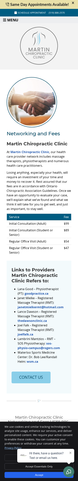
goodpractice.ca (36, 293)
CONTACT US (31, 377)
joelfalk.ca (25, 334)
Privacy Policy (13, 448)
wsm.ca (32, 361)
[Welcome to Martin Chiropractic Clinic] (39, 63)
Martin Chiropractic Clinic (29, 152)
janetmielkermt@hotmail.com (41, 307)
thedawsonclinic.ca (32, 321)
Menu (12, 19)
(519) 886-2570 (57, 12)
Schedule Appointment (32, 12)
